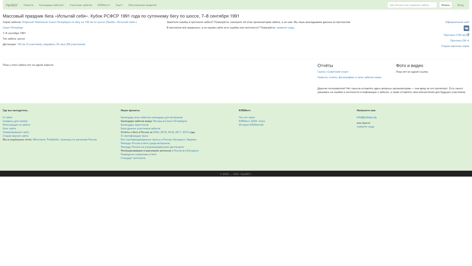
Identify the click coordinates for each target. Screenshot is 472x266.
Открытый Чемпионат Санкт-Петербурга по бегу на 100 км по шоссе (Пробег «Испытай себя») (79, 22)
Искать (446, 5)
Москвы (157, 121)
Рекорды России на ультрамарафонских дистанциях (152, 147)
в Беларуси (192, 150)
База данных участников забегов (140, 128)
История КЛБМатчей (251, 124)
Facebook (52, 139)
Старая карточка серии (455, 46)
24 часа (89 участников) (70, 44)
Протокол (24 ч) (459, 40)
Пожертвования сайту (16, 132)
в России (177, 150)
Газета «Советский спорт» (333, 71)
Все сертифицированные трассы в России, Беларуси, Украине (158, 139)
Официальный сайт (457, 22)
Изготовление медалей (143, 5)
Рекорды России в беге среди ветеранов (145, 143)
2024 (156, 132)
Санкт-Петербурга (176, 121)
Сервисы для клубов (15, 121)
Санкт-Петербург (13, 27)
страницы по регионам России (78, 139)
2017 (178, 132)
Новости (29, 5)
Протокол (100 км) (455, 35)
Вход (461, 5)
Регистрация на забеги (16, 124)
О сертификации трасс (134, 135)
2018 (171, 132)
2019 (163, 132)
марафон (49, 44)
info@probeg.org (366, 117)
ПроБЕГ (12, 4)
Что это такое (247, 117)
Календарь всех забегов (135, 117)
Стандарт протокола (133, 158)
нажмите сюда (285, 27)
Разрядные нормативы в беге (139, 154)
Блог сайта (9, 128)
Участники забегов (81, 5)
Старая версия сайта (15, 135)
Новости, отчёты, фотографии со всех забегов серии (349, 77)
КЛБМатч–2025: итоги (252, 121)
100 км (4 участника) (29, 44)
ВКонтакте (39, 139)
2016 (186, 132)
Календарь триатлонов (134, 124)
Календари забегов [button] (50, 5)
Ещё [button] (118, 5)
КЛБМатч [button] (103, 5)
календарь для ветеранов (167, 117)
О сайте (7, 117)
